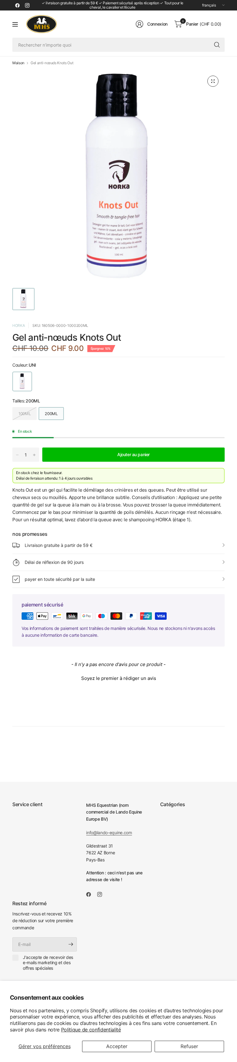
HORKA (18, 325)
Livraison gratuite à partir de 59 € (59, 545)
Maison (18, 63)
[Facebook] (17, 5)
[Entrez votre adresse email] (70, 944)
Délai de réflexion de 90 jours (54, 562)
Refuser (189, 1046)
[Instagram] (27, 5)
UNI (22, 381)
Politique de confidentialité (91, 1030)
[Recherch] (217, 45)
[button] (118, 677)
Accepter (116, 1046)
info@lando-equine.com (109, 832)
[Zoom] (212, 81)
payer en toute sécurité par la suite (60, 579)
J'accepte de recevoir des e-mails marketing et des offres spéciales (48, 963)
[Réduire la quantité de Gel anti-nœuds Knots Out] (17, 455)
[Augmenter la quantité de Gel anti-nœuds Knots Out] (34, 455)
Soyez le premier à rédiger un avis (118, 678)
